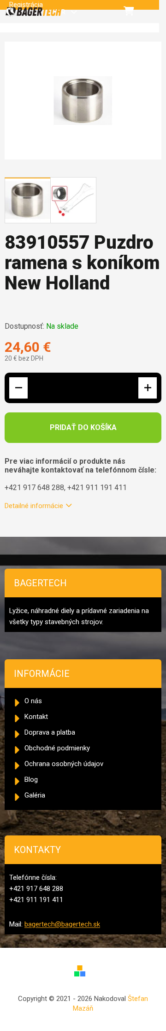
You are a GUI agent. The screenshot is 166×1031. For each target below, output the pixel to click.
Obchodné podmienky (57, 748)
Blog (31, 779)
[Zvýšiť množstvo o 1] (147, 388)
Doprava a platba (49, 732)
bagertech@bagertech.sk (62, 924)
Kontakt (36, 716)
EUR (60, 12)
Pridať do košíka (83, 427)
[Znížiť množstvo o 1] (18, 388)
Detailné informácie (34, 506)
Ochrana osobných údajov (63, 764)
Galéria (34, 795)
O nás (33, 701)
